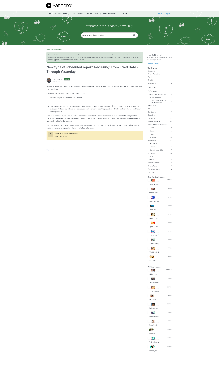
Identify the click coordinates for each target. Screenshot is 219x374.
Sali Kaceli (152, 261)
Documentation (61, 14)
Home (50, 14)
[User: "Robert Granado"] (153, 180)
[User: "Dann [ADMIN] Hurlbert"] (153, 321)
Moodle (161, 153)
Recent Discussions (154, 74)
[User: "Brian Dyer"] (151, 295)
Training (97, 14)
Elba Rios (152, 334)
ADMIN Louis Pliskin (154, 252)
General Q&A (160, 137)
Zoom (161, 156)
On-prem (160, 159)
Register (168, 14)
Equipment (160, 118)
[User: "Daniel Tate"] (152, 205)
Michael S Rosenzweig (154, 218)
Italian (152, 134)
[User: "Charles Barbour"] (49, 80)
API (160, 109)
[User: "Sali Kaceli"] (151, 256)
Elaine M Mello (154, 317)
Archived (58, 133)
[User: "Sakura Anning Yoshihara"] (153, 197)
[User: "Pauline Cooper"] (153, 338)
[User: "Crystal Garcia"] (152, 222)
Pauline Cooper (154, 342)
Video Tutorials (77, 14)
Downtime (151, 115)
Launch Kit (123, 14)
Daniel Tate (152, 210)
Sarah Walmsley (154, 244)
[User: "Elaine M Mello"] (153, 312)
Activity (150, 77)
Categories (151, 71)
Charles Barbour (57, 79)
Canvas (161, 147)
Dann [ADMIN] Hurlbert (154, 325)
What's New (160, 105)
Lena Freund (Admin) (154, 235)
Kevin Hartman (154, 291)
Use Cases (160, 172)
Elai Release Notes (160, 169)
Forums (89, 14)
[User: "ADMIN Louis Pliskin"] (153, 248)
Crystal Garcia (153, 227)
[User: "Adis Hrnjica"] (152, 346)
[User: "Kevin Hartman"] (153, 287)
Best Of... (150, 80)
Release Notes (160, 166)
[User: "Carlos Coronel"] (153, 304)
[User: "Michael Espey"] (153, 188)
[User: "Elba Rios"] (151, 329)
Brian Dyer (152, 300)
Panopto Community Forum (160, 94)
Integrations (160, 140)
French (161, 128)
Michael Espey (153, 193)
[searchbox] (109, 35)
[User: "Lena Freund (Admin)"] (153, 231)
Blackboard (161, 143)
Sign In (159, 14)
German (161, 131)
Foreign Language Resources (160, 124)
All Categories (152, 91)
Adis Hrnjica (153, 351)
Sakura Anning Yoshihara (154, 201)
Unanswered (160, 83)
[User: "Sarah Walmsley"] (153, 239)
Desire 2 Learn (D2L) (161, 150)
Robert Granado (154, 184)
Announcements (161, 97)
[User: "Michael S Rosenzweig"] (153, 214)
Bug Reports (160, 112)
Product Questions (160, 163)
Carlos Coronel (153, 308)
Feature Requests (109, 14)
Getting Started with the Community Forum (161, 101)
